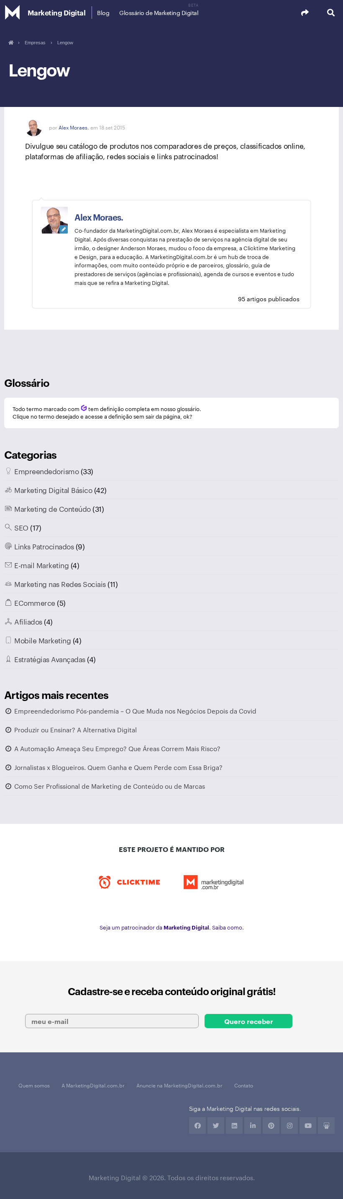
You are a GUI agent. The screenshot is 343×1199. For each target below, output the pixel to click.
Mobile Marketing (42, 640)
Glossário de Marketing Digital (158, 12)
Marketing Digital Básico (53, 490)
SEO (21, 527)
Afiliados (28, 621)
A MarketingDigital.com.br (93, 1085)
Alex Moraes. (74, 127)
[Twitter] (215, 1125)
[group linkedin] (252, 1125)
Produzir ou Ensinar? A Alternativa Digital (75, 729)
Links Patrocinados (44, 546)
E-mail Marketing (41, 565)
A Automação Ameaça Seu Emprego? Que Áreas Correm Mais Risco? (117, 748)
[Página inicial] (10, 43)
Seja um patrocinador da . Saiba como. (172, 927)
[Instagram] (289, 1125)
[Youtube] (307, 1125)
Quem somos (34, 1085)
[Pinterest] (271, 1125)
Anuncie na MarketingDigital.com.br (179, 1085)
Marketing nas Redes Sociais (60, 584)
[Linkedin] (234, 1125)
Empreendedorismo (46, 471)
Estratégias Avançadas (49, 659)
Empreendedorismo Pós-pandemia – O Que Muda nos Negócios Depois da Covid (135, 710)
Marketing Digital (57, 12)
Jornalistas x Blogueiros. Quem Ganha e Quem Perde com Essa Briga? (118, 767)
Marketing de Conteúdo (52, 508)
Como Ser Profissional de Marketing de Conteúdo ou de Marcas (109, 786)
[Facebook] (197, 1125)
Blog (103, 12)
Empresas (35, 42)
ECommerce (34, 602)
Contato (243, 1085)
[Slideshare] (326, 1125)
